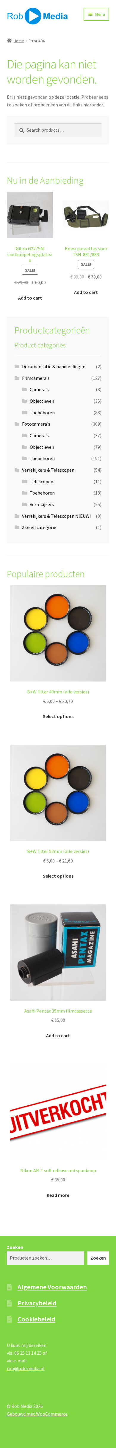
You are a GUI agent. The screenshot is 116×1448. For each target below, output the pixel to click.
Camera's (39, 389)
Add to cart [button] (30, 298)
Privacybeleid (37, 1303)
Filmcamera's (36, 378)
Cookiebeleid (36, 1319)
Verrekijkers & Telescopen (48, 470)
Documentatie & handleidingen (53, 366)
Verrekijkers (42, 504)
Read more (58, 1195)
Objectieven (42, 401)
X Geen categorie (39, 527)
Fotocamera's (36, 424)
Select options (58, 716)
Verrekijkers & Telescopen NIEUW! (56, 516)
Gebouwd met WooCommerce (37, 1414)
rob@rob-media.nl (26, 1368)
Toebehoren (42, 412)
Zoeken (15, 1247)
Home (19, 40)
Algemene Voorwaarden (52, 1287)
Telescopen (41, 481)
